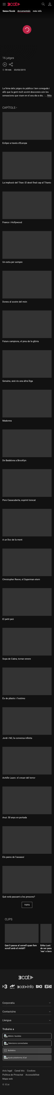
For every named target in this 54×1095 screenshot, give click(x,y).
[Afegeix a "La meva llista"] (4, 64)
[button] (27, 1002)
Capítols (8, 107)
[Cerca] (44, 4)
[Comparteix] (10, 64)
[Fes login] (50, 4)
